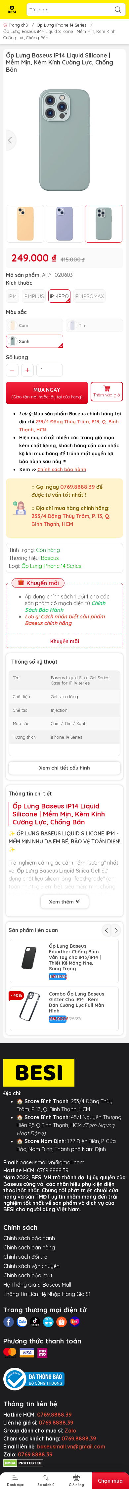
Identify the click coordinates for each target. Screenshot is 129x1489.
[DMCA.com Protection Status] (23, 1462)
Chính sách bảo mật (28, 1275)
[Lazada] (74, 1322)
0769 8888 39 (52, 1170)
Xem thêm (62, 902)
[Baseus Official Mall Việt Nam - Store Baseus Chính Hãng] (12, 9)
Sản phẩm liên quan (33, 930)
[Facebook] (8, 1322)
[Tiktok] (35, 1322)
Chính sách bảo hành (29, 1238)
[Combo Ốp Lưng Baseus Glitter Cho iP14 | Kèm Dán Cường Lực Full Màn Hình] (29, 1006)
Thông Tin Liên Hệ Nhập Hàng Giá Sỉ (46, 1294)
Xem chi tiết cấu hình (64, 768)
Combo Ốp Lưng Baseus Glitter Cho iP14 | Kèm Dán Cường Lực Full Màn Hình (76, 1002)
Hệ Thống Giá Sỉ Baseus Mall (37, 1284)
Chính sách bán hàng (29, 1247)
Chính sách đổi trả (25, 1256)
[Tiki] (48, 1322)
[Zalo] (22, 1322)
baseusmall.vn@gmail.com (52, 1162)
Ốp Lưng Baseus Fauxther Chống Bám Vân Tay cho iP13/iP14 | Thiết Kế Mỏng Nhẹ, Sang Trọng (75, 957)
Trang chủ (18, 25)
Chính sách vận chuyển (31, 1266)
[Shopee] (61, 1322)
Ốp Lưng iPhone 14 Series (61, 25)
